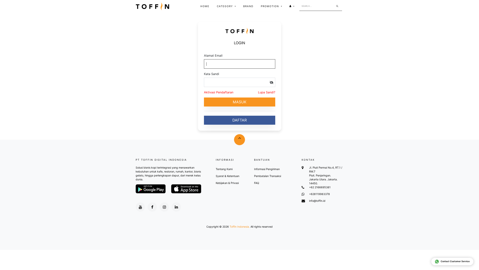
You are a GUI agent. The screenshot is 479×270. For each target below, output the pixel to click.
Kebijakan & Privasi (227, 182)
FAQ (256, 182)
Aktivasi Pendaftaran (218, 92)
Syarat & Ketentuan (227, 176)
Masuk (239, 102)
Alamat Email (213, 55)
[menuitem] (205, 6)
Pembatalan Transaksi (267, 176)
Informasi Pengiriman (267, 169)
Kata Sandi (211, 74)
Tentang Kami (224, 169)
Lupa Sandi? (266, 92)
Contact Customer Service (455, 261)
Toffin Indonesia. (240, 226)
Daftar (239, 120)
